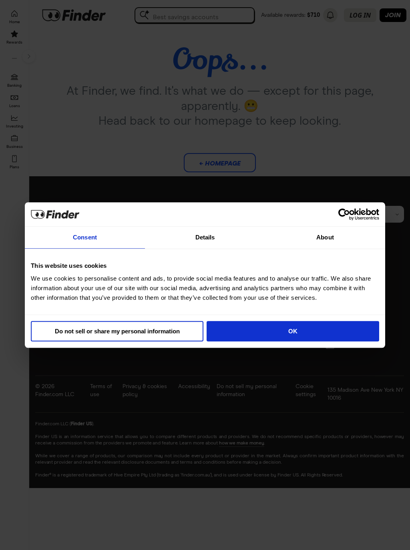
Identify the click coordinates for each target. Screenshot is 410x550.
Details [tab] (205, 237)
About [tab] (325, 237)
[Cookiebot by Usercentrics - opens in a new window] (344, 214)
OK (292, 331)
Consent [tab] (85, 237)
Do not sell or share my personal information (117, 331)
